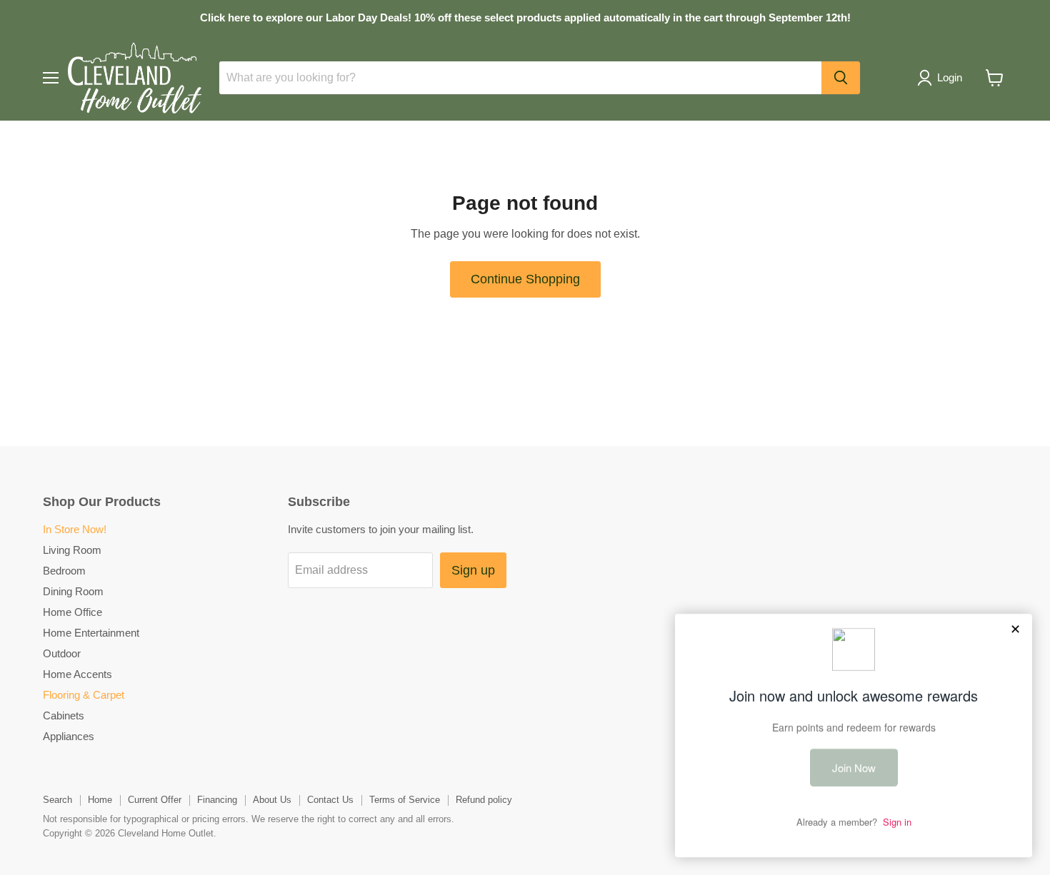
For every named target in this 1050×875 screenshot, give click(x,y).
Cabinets (63, 715)
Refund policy (484, 799)
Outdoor (62, 653)
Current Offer (154, 799)
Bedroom (64, 571)
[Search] (840, 77)
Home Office (72, 612)
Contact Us (330, 799)
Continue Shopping (525, 279)
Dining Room (73, 591)
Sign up (473, 570)
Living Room (72, 550)
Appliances (68, 736)
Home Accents (77, 674)
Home (100, 799)
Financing (217, 799)
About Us (272, 799)
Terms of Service (404, 799)
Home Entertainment (91, 633)
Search (57, 799)
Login (949, 77)
